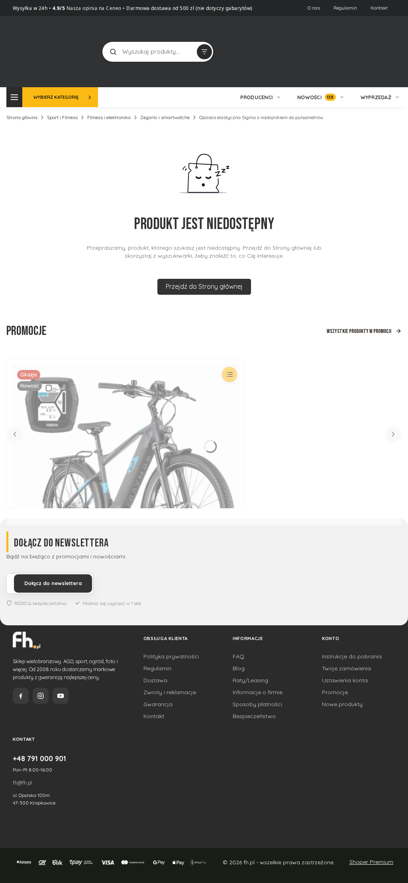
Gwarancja (158, 704)
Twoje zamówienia (346, 668)
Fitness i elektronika (109, 117)
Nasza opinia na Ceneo (93, 8)
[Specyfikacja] (229, 374)
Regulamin (345, 8)
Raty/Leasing (250, 680)
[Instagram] (41, 696)
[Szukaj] (113, 51)
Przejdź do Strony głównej (204, 286)
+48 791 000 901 (39, 758)
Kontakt (379, 8)
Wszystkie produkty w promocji (359, 331)
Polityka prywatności (171, 656)
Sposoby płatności (257, 704)
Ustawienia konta (345, 680)
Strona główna (21, 117)
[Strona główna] (49, 51)
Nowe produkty (342, 704)
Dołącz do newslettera (53, 583)
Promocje (335, 692)
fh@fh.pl (22, 782)
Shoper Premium (371, 861)
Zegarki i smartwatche (165, 117)
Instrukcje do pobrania (352, 656)
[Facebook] (21, 696)
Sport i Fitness (62, 117)
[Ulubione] (381, 52)
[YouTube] (61, 696)
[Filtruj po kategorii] (204, 51)
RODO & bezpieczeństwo (40, 603)
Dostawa (155, 680)
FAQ (238, 656)
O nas (314, 8)
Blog (239, 668)
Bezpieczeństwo (254, 716)
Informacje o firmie (257, 692)
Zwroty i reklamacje (169, 692)
